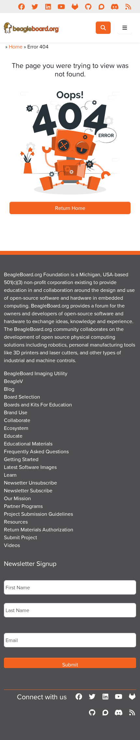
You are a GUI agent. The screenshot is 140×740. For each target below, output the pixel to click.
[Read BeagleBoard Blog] (128, 6)
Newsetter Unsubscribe (30, 482)
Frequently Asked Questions (36, 451)
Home (15, 46)
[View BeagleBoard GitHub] (88, 6)
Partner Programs (23, 506)
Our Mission (17, 498)
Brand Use (15, 412)
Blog (9, 388)
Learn (10, 474)
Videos (12, 545)
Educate (13, 435)
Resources (16, 521)
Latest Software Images (30, 467)
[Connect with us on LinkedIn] (48, 6)
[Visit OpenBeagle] (75, 6)
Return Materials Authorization (38, 529)
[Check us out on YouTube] (61, 6)
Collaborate (17, 420)
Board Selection (22, 396)
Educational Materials (28, 443)
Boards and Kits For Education (38, 404)
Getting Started (21, 459)
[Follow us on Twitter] (35, 6)
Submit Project (20, 537)
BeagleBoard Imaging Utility (35, 373)
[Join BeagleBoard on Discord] (115, 6)
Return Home (70, 208)
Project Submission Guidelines (38, 513)
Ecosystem (16, 428)
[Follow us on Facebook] (21, 6)
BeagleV (13, 381)
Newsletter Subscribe (28, 490)
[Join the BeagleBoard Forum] (101, 6)
